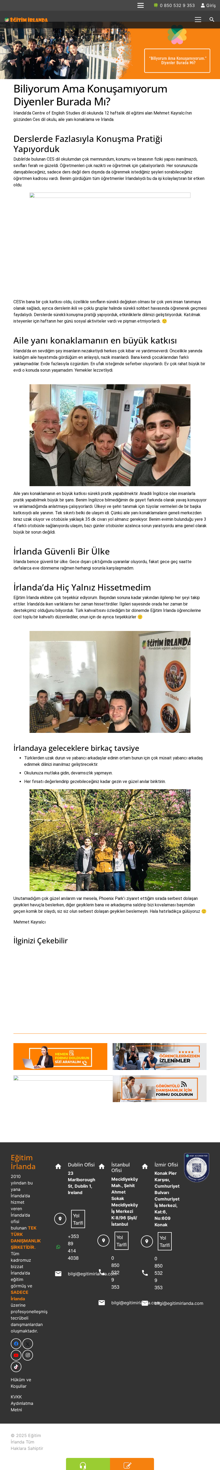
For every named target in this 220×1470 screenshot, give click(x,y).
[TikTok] (16, 1366)
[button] (140, 5)
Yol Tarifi (78, 1219)
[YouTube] (16, 1355)
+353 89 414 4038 (73, 1246)
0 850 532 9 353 (115, 1272)
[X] (27, 1343)
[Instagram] (27, 1355)
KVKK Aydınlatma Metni (22, 1403)
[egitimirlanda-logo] (26, 19)
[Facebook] (16, 1343)
